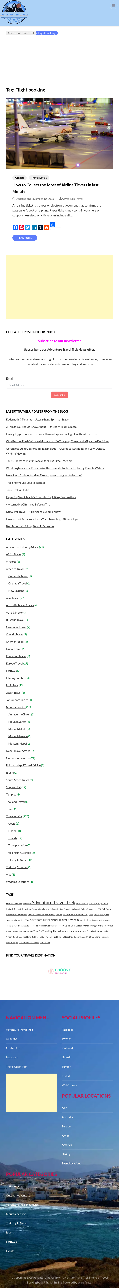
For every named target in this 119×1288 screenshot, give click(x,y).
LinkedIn (67, 1057)
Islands (12, 838)
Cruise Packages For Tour (53, 909)
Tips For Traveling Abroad (47, 931)
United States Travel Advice (29, 942)
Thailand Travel (15, 801)
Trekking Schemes (17, 867)
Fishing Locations (20, 915)
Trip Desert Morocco (78, 937)
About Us (11, 1038)
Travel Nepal (17, 937)
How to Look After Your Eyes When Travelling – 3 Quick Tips (42, 519)
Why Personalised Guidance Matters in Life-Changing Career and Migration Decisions (57, 441)
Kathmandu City (80, 914)
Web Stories (69, 1085)
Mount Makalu (17, 729)
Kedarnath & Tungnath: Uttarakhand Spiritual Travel (37, 419)
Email (9, 378)
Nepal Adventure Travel (36, 920)
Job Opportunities (17, 700)
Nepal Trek (82, 920)
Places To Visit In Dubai (40, 925)
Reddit (66, 1076)
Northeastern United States (99, 920)
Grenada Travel (17, 583)
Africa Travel (13, 554)
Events (10, 1251)
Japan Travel (13, 692)
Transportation (17, 845)
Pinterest (67, 1048)
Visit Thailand (45, 942)
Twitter (66, 1038)
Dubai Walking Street (89, 909)
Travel (10, 809)
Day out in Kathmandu (72, 909)
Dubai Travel (14, 649)
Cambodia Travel (16, 627)
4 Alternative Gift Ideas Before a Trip (28, 504)
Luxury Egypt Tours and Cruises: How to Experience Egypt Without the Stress (52, 434)
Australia (67, 1117)
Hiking (12, 831)
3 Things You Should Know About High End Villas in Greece (41, 426)
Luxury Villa (104, 914)
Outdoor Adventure (18, 758)
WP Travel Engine (51, 1282)
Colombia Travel (18, 576)
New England (16, 590)
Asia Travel (12, 598)
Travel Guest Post (16, 1066)
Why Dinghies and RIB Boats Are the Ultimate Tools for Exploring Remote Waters (55, 468)
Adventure (27, 903)
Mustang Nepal (17, 743)
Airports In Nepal (82, 903)
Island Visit (67, 914)
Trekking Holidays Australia (42, 937)
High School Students (36, 915)
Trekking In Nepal (16, 860)
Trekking (27, 937)
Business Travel (38, 909)
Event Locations (71, 1163)
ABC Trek (18, 903)
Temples (11, 794)
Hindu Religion (49, 915)
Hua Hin (59, 915)
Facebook (67, 1029)
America (67, 1144)
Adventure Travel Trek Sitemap (80, 1277)
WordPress (84, 1282)
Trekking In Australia (18, 852)
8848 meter (10, 903)
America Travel (15, 569)
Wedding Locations (17, 881)
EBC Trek (101, 909)
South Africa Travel (17, 780)
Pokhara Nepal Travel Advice (23, 765)
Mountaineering (16, 707)
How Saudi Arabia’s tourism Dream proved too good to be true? (44, 475)
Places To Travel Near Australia (17, 926)
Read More (25, 237)
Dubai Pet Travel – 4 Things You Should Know (33, 511)
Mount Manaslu (18, 736)
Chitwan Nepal (15, 641)
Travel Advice (39, 177)
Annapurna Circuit (19, 714)
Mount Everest (17, 721)
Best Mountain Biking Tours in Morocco (30, 526)
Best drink (18, 909)
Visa (8, 874)
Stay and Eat (13, 787)
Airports (19, 177)
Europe (66, 1126)
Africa (65, 1135)
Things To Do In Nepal (101, 925)
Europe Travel (14, 663)
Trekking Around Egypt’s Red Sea (26, 482)
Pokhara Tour (56, 926)
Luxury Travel (94, 915)
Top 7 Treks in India (17, 490)
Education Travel (16, 656)
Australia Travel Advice (20, 605)
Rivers (10, 772)
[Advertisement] (59, 63)
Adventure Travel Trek (53, 902)
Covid (11, 823)
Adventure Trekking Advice (22, 547)
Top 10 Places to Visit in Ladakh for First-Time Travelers (39, 460)
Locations (12, 1057)
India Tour (12, 685)
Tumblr (66, 1066)
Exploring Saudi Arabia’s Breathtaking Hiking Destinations (41, 497)
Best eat (27, 909)
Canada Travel (14, 634)
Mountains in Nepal (14, 920)
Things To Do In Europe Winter (75, 925)
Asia (64, 1107)
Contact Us (13, 1048)
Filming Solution (16, 678)
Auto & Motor (14, 612)
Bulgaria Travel (15, 619)
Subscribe (59, 394)
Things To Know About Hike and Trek (19, 931)
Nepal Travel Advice (18, 750)
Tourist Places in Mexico (71, 931)
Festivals (11, 670)
